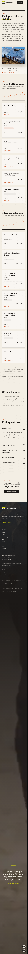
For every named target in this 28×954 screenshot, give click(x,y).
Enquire (20, 2)
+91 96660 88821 (6, 559)
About (3, 532)
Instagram (4, 572)
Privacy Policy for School (14, 582)
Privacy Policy (5, 582)
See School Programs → (8, 72)
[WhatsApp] (24, 946)
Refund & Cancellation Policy (8, 583)
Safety (3, 534)
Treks (3, 539)
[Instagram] (24, 951)
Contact (4, 548)
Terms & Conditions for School (18, 580)
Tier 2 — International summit (10, 70)
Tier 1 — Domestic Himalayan (9, 68)
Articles (3, 541)
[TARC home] (7, 2)
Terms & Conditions (6, 580)
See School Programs (18, 378)
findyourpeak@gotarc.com (8, 555)
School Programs (6, 537)
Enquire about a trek (12, 491)
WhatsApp (4, 574)
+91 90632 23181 (6, 557)
